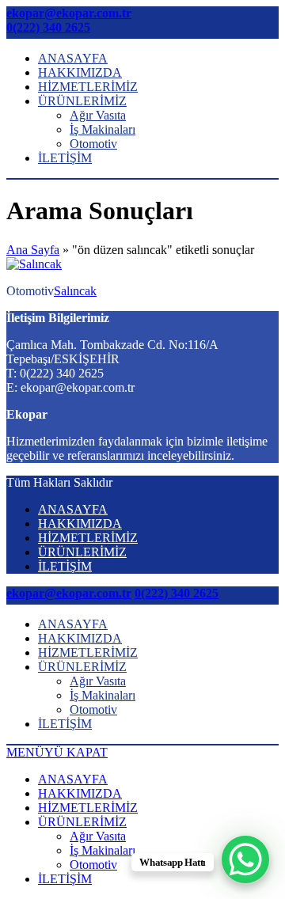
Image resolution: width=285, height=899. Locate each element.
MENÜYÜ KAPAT (57, 752)
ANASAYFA (73, 58)
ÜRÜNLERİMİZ (82, 101)
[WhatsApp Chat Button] (245, 859)
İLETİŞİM (65, 158)
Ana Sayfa (32, 249)
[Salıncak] (34, 264)
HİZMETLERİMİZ (88, 86)
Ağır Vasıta (98, 115)
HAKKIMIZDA (80, 72)
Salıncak (75, 291)
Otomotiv (93, 143)
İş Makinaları (102, 129)
